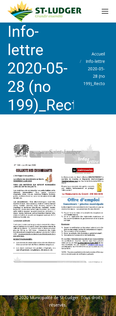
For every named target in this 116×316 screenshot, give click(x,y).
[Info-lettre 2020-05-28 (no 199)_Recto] (58, 203)
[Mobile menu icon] (105, 11)
